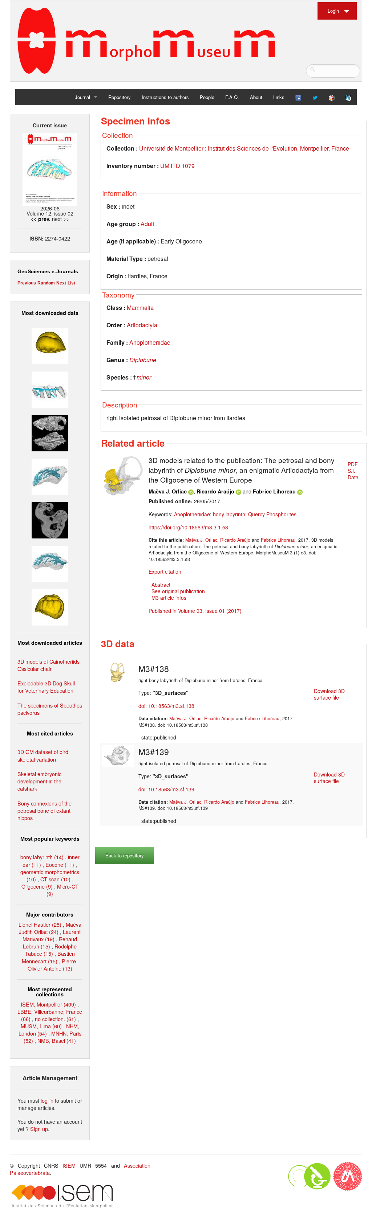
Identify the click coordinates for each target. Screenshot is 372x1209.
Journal (82, 97)
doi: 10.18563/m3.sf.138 (166, 705)
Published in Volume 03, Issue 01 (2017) (195, 610)
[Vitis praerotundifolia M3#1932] (50, 345)
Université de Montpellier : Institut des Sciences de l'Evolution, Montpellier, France (244, 148)
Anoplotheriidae (149, 342)
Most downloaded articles (49, 642)
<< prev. (40, 218)
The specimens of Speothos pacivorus (49, 708)
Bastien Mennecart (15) (48, 957)
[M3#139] (118, 755)
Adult (147, 224)
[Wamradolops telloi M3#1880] (50, 432)
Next (61, 283)
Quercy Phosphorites (272, 514)
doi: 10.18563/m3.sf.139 (166, 789)
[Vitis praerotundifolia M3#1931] (50, 519)
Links (278, 97)
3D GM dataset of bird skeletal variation (42, 755)
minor (144, 377)
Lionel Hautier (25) (40, 924)
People (207, 97)
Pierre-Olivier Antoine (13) (53, 964)
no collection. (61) (55, 1018)
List (71, 283)
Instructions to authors (165, 97)
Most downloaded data (49, 312)
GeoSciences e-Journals (47, 271)
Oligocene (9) (37, 886)
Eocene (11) (59, 864)
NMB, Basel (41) (56, 1040)
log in (47, 1100)
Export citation (165, 571)
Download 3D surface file (329, 694)
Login (333, 10)
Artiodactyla (142, 325)
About (256, 97)
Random (46, 283)
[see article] (123, 474)
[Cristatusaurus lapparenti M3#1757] (50, 563)
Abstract (160, 584)
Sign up (39, 1128)
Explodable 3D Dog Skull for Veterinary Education (46, 686)
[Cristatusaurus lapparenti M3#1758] (50, 388)
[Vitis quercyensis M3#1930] (50, 606)
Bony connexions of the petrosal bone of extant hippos (44, 810)
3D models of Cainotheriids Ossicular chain (48, 664)
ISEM (69, 1165)
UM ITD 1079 (177, 165)
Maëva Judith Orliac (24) (50, 928)
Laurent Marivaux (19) (52, 935)
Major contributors (49, 914)
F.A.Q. (232, 97)
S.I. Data (353, 474)
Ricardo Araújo (216, 491)
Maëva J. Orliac (168, 491)
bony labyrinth (229, 514)
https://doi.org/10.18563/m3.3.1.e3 (188, 527)
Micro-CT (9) (62, 889)
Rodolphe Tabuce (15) (51, 949)
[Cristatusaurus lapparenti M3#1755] (50, 476)
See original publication (178, 591)
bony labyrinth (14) (42, 857)
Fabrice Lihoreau (274, 491)
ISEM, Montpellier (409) (48, 1004)
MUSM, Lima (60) (41, 1026)
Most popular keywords (50, 838)
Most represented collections (50, 991)
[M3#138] (118, 671)
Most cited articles (50, 733)
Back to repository (124, 855)
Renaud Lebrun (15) (50, 942)
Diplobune (142, 360)
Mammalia (140, 307)
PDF (353, 464)
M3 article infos (168, 597)
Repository (119, 97)
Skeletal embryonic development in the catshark (39, 781)
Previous (26, 283)
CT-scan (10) (55, 879)
